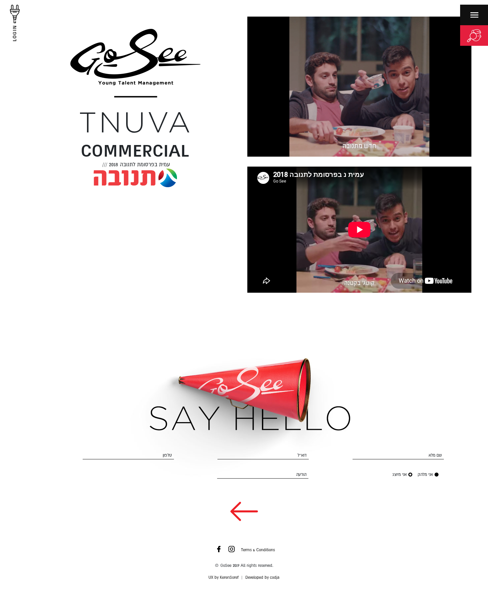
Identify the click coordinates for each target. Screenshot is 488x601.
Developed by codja (262, 577)
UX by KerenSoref (223, 577)
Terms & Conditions (258, 550)
